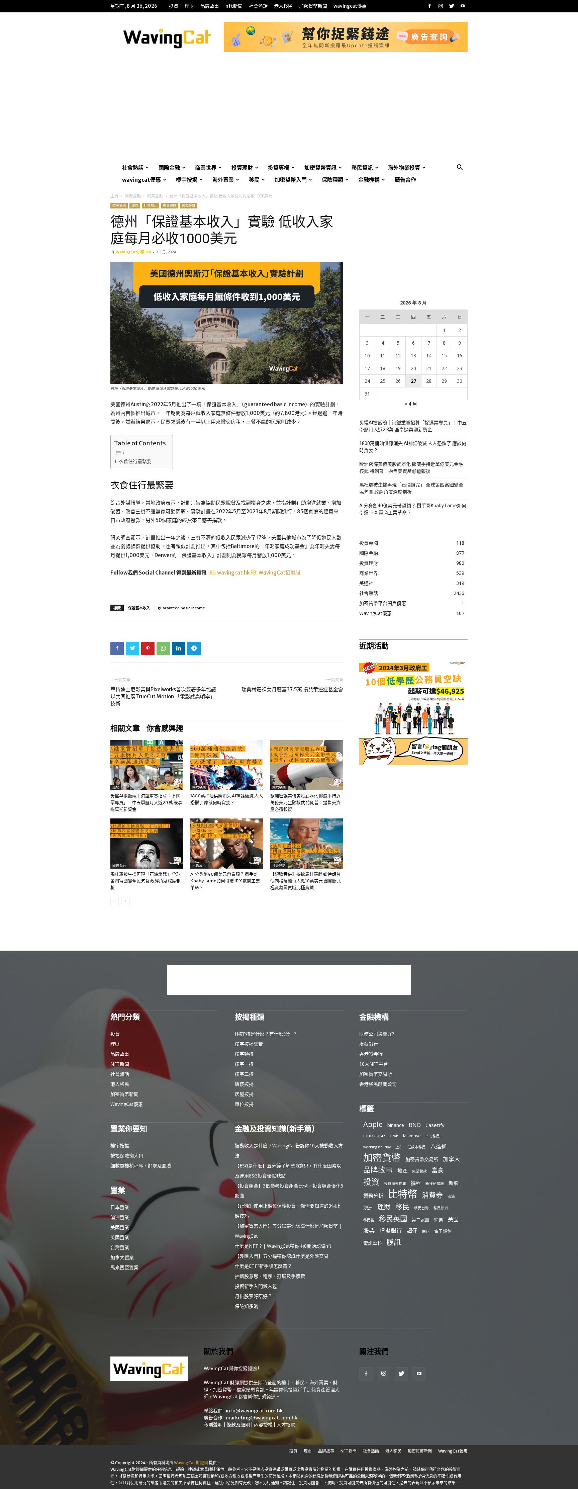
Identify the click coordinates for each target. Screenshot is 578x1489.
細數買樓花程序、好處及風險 (140, 1165)
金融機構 (369, 179)
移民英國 (393, 1218)
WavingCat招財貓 (279, 573)
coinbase (374, 1135)
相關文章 (125, 728)
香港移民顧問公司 (378, 1084)
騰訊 (394, 1241)
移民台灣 (421, 1208)
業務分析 (373, 1195)
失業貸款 (419, 1171)
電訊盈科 (372, 1243)
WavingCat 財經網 (191, 1462)
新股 (454, 1182)
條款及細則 (238, 1425)
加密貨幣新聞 (313, 6)
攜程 (416, 1182)
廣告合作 (405, 179)
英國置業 (119, 1237)
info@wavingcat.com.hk (254, 1411)
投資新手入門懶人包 (256, 1286)
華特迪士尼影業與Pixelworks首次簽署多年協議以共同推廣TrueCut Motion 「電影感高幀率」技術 (163, 696)
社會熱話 (258, 6)
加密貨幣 (382, 1157)
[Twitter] (452, 6)
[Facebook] (429, 6)
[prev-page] (114, 901)
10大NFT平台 (373, 1064)
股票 (369, 1230)
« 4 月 (411, 404)
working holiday (377, 1147)
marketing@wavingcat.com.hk (261, 1418)
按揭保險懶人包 (126, 1155)
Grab (394, 1136)
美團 (453, 1219)
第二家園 (420, 1220)
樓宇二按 (244, 1074)
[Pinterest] (148, 648)
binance (395, 1125)
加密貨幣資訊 (320, 167)
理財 (189, 6)
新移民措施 (434, 1183)
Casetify (435, 1125)
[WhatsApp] (163, 648)
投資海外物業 (395, 1183)
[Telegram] (194, 648)
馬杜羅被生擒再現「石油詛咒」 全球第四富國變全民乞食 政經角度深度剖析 (145, 880)
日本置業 (119, 1207)
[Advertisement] (289, 111)
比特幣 (402, 1194)
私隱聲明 (213, 1425)
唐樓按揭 (244, 1084)
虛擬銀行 (368, 1044)
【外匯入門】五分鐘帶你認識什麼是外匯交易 (281, 1256)
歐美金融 (155, 196)
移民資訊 (362, 167)
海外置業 (223, 179)
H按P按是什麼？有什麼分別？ (266, 1034)
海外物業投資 (404, 167)
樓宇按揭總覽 (249, 1044)
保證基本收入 (139, 607)
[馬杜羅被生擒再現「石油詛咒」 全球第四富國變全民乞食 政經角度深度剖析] (146, 843)
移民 (254, 179)
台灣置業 (119, 1247)
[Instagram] (441, 6)
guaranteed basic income (181, 607)
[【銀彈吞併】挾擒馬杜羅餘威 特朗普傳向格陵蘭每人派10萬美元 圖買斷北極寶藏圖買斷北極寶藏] (306, 843)
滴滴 (451, 1196)
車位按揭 (244, 1104)
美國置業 (119, 1227)
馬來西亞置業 (124, 1267)
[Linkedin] (178, 648)
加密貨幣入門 (291, 179)
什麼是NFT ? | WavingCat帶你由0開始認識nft (283, 1246)
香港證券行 (371, 1054)
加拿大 (451, 1158)
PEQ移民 (432, 1136)
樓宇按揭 (186, 179)
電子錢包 (443, 1231)
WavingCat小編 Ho (133, 251)
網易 (438, 1219)
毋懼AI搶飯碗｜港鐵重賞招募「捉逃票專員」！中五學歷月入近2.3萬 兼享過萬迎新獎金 (146, 802)
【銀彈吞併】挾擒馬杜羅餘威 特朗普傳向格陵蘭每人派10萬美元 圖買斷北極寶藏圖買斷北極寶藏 (305, 880)
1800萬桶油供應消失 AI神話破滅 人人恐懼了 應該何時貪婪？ (412, 447)
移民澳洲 (441, 1208)
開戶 (425, 1231)
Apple (373, 1124)
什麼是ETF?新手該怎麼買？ (263, 1266)
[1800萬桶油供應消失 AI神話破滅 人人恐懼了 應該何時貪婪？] (226, 765)
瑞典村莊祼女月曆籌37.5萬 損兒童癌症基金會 (292, 689)
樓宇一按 (244, 1064)
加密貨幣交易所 (375, 1074)
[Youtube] (463, 6)
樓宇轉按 (244, 1054)
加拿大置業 (122, 1257)
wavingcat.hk (234, 573)
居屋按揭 (244, 1094)
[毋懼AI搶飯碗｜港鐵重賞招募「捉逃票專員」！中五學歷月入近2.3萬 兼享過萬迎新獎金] (146, 765)
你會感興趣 (165, 728)
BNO (415, 1125)
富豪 (437, 1169)
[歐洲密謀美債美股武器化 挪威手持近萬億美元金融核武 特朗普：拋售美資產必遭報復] (306, 765)
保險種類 (332, 179)
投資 (173, 6)
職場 (115, 787)
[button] (460, 168)
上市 (399, 1147)
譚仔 (412, 1230)
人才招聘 (286, 1425)
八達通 (438, 1146)
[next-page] (125, 901)
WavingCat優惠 (350, 6)
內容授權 (263, 1425)
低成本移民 (416, 1147)
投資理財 (242, 167)
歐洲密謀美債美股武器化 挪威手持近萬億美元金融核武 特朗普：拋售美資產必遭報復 (305, 802)
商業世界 (205, 167)
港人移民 (283, 6)
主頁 (114, 196)
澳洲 (368, 1207)
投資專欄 (278, 167)
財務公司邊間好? (376, 1034)
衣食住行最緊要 (135, 461)
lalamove (412, 1136)
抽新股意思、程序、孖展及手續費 (270, 1276)
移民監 (368, 1220)
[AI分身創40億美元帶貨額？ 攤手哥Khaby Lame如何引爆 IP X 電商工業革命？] (226, 843)
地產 (402, 1170)
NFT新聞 (234, 6)
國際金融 (169, 167)
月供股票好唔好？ (253, 1296)
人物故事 (199, 866)
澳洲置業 (119, 1217)
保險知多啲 (246, 1306)
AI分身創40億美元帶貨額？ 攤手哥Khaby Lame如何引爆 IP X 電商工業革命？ (225, 880)
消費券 (432, 1195)
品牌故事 (209, 6)
